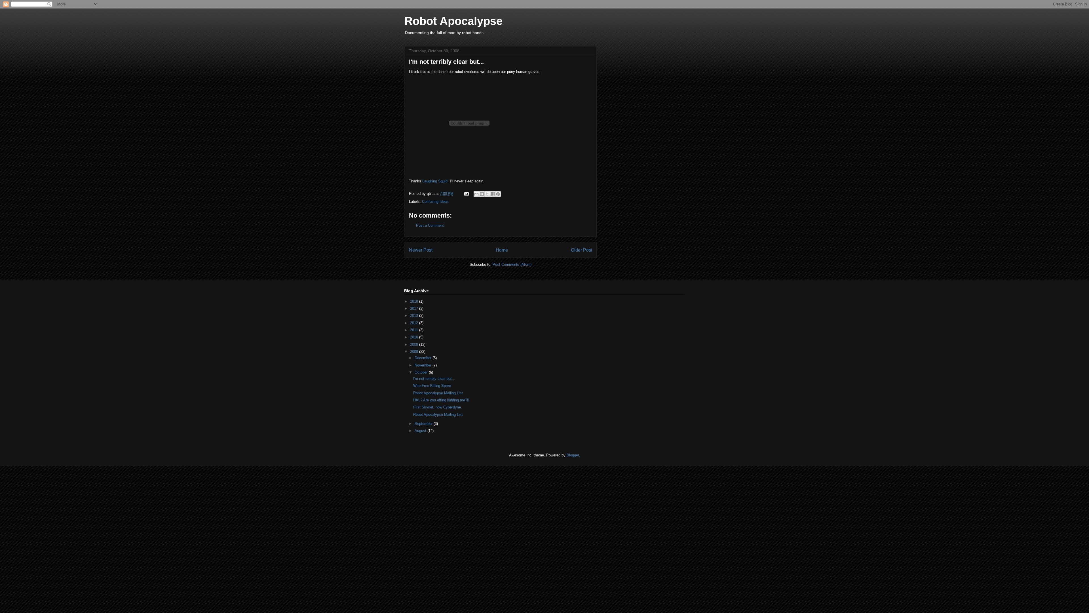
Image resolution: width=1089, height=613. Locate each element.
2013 (414, 315)
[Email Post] (466, 193)
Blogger (573, 455)
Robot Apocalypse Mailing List (438, 393)
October (422, 372)
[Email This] (476, 194)
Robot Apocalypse (453, 21)
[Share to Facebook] (492, 194)
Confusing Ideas (435, 201)
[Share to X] (487, 194)
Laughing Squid (435, 181)
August (421, 431)
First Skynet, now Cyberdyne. (437, 407)
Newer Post (420, 250)
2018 (414, 301)
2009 (414, 344)
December (423, 358)
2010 (414, 337)
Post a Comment (430, 225)
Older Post (581, 250)
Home (502, 250)
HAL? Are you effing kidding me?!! (441, 400)
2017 (414, 308)
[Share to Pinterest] (498, 194)
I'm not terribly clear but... (434, 378)
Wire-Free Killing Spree (432, 386)
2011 (414, 330)
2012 (414, 323)
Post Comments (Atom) (512, 264)
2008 (414, 351)
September (424, 424)
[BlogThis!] (482, 194)
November (423, 365)
